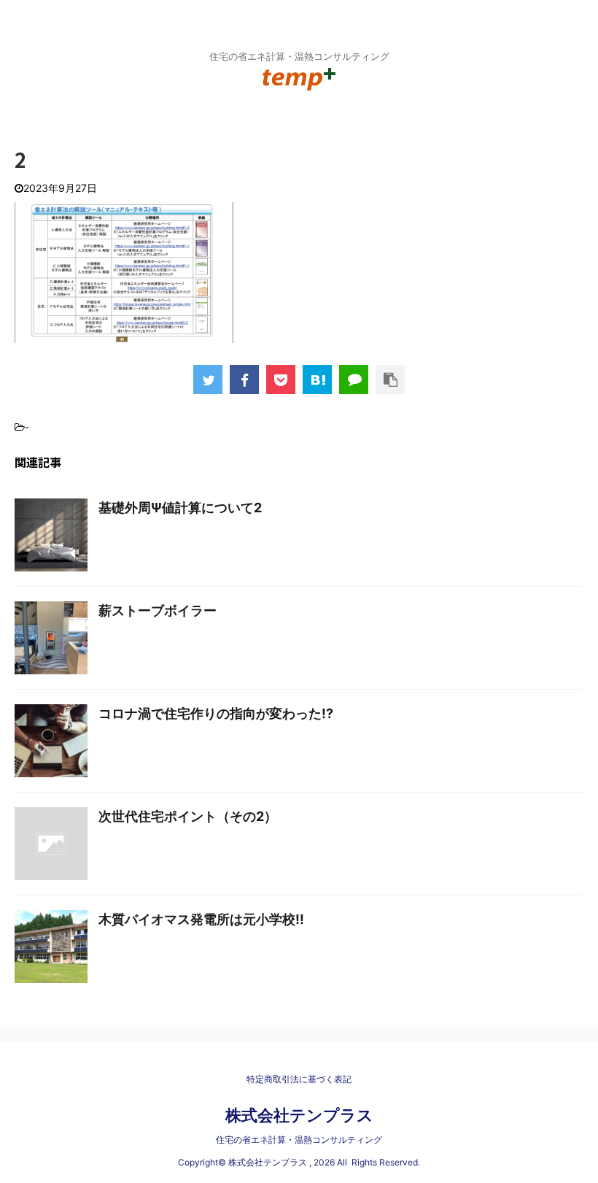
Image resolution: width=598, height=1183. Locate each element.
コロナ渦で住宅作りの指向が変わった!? (215, 713)
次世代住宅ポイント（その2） (187, 816)
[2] (317, 379)
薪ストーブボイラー (157, 610)
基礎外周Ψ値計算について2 (180, 507)
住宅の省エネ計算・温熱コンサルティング (299, 1139)
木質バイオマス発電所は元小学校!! (201, 919)
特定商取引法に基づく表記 (299, 1079)
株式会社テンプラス (299, 1115)
